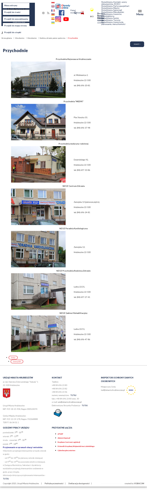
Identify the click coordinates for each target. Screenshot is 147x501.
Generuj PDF (17, 361)
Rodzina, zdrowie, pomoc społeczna (52, 38)
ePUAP (60, 434)
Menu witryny (10, 5)
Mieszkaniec (112, 12)
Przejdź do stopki (12, 32)
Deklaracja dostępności (79, 483)
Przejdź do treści (12, 12)
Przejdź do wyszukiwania (16, 19)
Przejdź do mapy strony (15, 25)
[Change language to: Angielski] (53, 6)
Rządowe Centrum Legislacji (69, 442)
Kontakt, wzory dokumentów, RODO (114, 3)
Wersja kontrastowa (88, 16)
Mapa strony (46, 14)
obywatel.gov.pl (64, 438)
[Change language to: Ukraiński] (53, 23)
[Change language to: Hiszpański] (53, 19)
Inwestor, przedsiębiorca (111, 15)
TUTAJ (73, 395)
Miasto (110, 8)
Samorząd (111, 10)
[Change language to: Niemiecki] (53, 15)
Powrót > (137, 44)
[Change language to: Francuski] (53, 11)
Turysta (110, 20)
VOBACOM (139, 483)
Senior (110, 18)
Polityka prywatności (54, 483)
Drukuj (13, 357)
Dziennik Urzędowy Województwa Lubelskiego (76, 446)
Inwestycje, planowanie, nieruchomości (113, 23)
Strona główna (6, 38)
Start (127, 6)
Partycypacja (113, 6)
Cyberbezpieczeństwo (66, 450)
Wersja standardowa (88, 9)
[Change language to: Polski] (53, 2)
